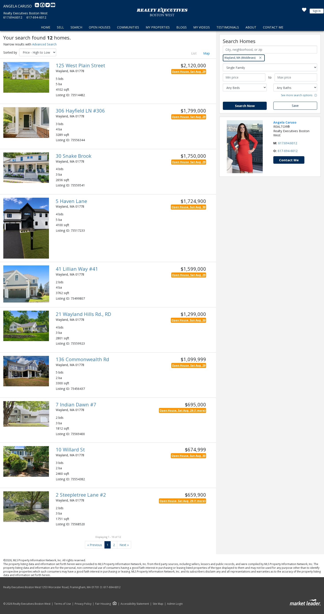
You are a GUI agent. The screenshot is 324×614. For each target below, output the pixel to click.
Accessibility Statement (135, 604)
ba (60, 84)
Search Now (245, 105)
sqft (66, 89)
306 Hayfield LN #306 (80, 110)
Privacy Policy (83, 604)
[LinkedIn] (37, 6)
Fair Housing (103, 604)
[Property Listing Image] (26, 77)
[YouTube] (53, 6)
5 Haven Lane (71, 201)
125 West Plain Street (80, 65)
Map (206, 53)
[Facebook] (42, 6)
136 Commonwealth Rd (82, 359)
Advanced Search (44, 44)
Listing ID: (63, 95)
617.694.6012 (12, 17)
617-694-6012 (36, 17)
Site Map (158, 604)
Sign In (317, 11)
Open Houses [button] (99, 27)
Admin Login (175, 604)
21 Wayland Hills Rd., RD (83, 314)
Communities (128, 27)
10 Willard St (70, 449)
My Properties (158, 27)
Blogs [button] (181, 27)
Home (45, 27)
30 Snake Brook (73, 155)
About (251, 27)
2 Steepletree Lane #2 (81, 494)
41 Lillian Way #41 (77, 268)
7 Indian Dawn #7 (76, 404)
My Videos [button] (201, 27)
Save (295, 105)
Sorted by (10, 52)
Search (76, 27)
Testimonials (227, 27)
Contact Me (273, 27)
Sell (60, 27)
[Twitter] (48, 6)
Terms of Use (62, 604)
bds (60, 79)
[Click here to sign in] (304, 11)
